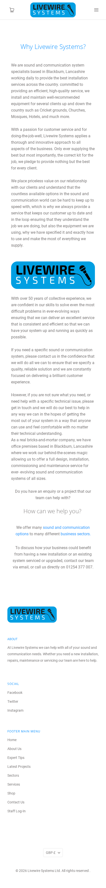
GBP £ (50, 853)
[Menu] (96, 9)
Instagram (15, 710)
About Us (14, 749)
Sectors (13, 775)
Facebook (14, 693)
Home (12, 740)
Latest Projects (19, 767)
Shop (11, 793)
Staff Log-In (16, 811)
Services (13, 784)
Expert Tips (15, 758)
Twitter (12, 701)
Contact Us (15, 802)
